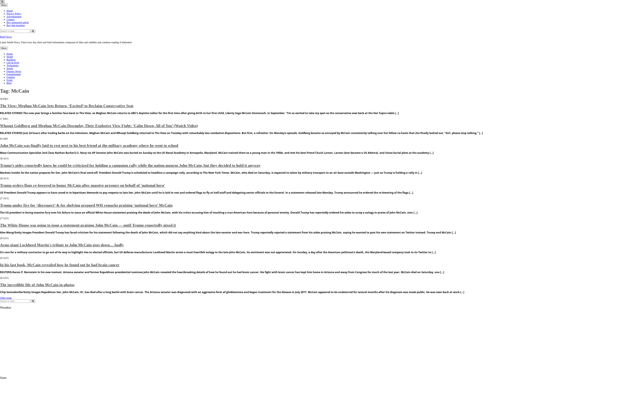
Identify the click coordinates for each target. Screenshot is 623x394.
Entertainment (13, 74)
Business (11, 59)
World (9, 56)
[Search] (33, 31)
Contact (10, 19)
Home (9, 10)
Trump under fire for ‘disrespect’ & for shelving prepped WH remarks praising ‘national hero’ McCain (86, 205)
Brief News (6, 36)
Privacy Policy (13, 13)
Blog (9, 83)
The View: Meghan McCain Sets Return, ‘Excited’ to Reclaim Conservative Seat (66, 106)
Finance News (13, 71)
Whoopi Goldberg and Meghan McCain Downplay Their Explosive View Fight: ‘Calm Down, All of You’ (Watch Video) (99, 126)
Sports (9, 68)
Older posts (6, 297)
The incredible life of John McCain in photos (37, 285)
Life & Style (12, 62)
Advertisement (13, 16)
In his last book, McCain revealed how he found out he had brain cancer (60, 265)
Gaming (10, 77)
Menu (3, 5)
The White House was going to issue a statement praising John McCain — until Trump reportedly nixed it (88, 225)
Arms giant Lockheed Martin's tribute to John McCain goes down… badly (62, 245)
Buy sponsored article (17, 22)
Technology (12, 65)
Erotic (9, 80)
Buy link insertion (15, 25)
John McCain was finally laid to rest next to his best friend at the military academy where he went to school (89, 145)
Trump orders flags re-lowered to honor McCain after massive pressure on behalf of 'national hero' (82, 185)
